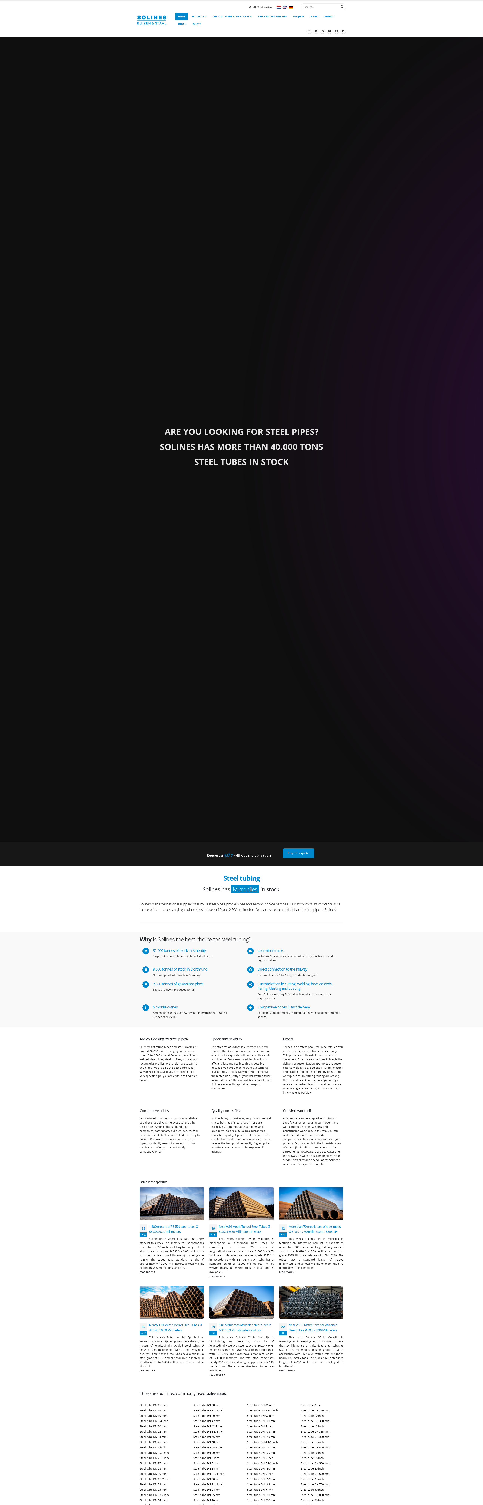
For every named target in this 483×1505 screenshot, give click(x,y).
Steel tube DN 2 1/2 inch (208, 1484)
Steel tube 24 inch (312, 1479)
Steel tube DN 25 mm (153, 1442)
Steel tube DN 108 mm (261, 1431)
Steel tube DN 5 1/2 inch (262, 1463)
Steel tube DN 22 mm (153, 1431)
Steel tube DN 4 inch (260, 1426)
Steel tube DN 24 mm (153, 1437)
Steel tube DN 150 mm (261, 1468)
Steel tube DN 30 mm (153, 1474)
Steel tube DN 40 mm (206, 1415)
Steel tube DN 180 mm (261, 1495)
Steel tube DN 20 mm (153, 1426)
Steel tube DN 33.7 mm (154, 1495)
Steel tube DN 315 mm (315, 1431)
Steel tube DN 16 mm (153, 1410)
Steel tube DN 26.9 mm (154, 1458)
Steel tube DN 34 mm (153, 1500)
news (314, 16)
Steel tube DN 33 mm (153, 1489)
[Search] (342, 7)
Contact (329, 16)
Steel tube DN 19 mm (153, 1415)
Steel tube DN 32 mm (153, 1484)
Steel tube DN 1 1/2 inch (208, 1410)
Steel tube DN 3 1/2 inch (262, 1410)
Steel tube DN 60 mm (206, 1479)
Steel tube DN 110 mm (261, 1437)
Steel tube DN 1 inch (153, 1447)
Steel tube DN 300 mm (315, 1421)
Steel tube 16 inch (312, 1452)
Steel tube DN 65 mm (206, 1495)
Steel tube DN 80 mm (260, 1405)
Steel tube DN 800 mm (315, 1495)
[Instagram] (336, 31)
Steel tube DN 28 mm (153, 1468)
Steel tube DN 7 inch (260, 1489)
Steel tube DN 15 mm (153, 1405)
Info (181, 24)
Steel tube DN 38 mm (206, 1405)
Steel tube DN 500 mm (315, 1463)
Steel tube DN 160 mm (261, 1479)
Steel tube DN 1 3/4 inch (208, 1431)
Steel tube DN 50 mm (206, 1452)
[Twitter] (316, 31)
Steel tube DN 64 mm (206, 1489)
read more (147, 1272)
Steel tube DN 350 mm (315, 1437)
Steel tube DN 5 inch (260, 1458)
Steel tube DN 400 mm (315, 1447)
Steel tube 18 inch (312, 1458)
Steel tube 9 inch (311, 1405)
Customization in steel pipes (231, 16)
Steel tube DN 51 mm (206, 1463)
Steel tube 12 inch (312, 1426)
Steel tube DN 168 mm (261, 1484)
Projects (298, 16)
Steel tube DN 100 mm (261, 1421)
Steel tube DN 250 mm (315, 1410)
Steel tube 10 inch (312, 1415)
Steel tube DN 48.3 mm (208, 1447)
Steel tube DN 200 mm (261, 1500)
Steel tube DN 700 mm (315, 1484)
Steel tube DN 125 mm (261, 1452)
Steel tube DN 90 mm (260, 1415)
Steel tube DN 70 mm (206, 1500)
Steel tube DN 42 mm (206, 1421)
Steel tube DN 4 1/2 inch (262, 1442)
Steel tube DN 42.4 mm (208, 1426)
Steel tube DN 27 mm (153, 1463)
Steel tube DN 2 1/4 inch (208, 1474)
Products (198, 16)
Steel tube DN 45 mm (206, 1437)
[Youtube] (329, 31)
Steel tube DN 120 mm (261, 1447)
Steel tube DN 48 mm (206, 1442)
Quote (197, 24)
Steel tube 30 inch (312, 1489)
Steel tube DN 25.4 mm (154, 1452)
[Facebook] (309, 31)
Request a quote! (298, 853)
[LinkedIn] (343, 31)
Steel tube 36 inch (312, 1500)
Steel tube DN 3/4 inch (154, 1421)
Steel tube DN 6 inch (260, 1474)
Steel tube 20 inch (312, 1468)
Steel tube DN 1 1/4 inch (155, 1479)
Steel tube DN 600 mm (315, 1474)
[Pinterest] (323, 31)
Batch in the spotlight (272, 16)
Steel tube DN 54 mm (206, 1468)
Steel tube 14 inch (312, 1442)
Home (181, 16)
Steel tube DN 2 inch (206, 1458)
